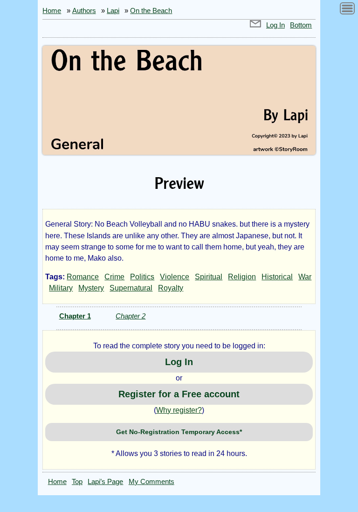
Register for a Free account (179, 394)
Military (61, 288)
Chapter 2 (130, 316)
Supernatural (131, 288)
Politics (142, 277)
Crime (114, 277)
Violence (174, 277)
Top (77, 481)
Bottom (301, 25)
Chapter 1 (75, 316)
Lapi (113, 10)
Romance (83, 277)
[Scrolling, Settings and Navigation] (347, 10)
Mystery (91, 288)
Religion (242, 277)
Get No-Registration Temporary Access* (179, 432)
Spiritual (208, 277)
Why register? (179, 410)
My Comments (151, 481)
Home (51, 10)
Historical (277, 277)
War (304, 277)
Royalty (170, 288)
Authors (84, 10)
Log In (275, 25)
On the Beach (151, 10)
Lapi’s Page (105, 481)
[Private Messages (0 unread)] (255, 25)
